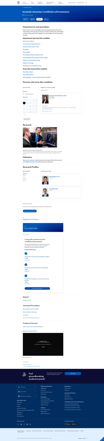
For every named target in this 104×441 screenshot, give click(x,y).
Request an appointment (29, 211)
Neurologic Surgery (28, 72)
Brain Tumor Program (28, 41)
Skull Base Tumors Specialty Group (32, 65)
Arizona (24, 175)
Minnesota (25, 178)
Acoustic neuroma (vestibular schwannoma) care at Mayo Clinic (37, 206)
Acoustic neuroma (27, 300)
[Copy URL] (50, 344)
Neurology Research (28, 74)
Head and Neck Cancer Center (31, 46)
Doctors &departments (39, 19)
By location (25, 91)
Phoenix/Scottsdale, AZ (29, 94)
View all (24, 180)
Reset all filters (26, 119)
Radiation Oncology (28, 63)
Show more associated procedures (31, 317)
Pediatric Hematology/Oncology (31, 60)
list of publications (31, 160)
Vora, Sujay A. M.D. (53, 188)
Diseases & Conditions (28, 7)
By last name (25, 97)
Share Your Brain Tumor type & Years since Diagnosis (36, 267)
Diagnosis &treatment (33, 19)
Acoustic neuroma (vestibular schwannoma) (45, 11)
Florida (24, 177)
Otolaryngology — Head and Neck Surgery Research (37, 77)
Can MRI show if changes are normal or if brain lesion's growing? (37, 279)
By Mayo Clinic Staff (27, 203)
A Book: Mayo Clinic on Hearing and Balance (33, 326)
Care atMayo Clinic (46, 19)
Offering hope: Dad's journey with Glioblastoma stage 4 (37, 256)
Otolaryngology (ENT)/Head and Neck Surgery (35, 57)
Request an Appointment (28, 15)
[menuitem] (25, 19)
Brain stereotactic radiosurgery (30, 312)
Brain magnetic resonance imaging (30, 308)
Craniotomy (25, 315)
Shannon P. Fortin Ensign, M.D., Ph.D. (58, 95)
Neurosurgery (26, 52)
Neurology (25, 49)
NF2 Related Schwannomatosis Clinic (33, 54)
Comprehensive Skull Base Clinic (31, 44)
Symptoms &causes (26, 19)
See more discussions (37, 288)
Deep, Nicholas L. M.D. (54, 176)
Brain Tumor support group (40, 245)
